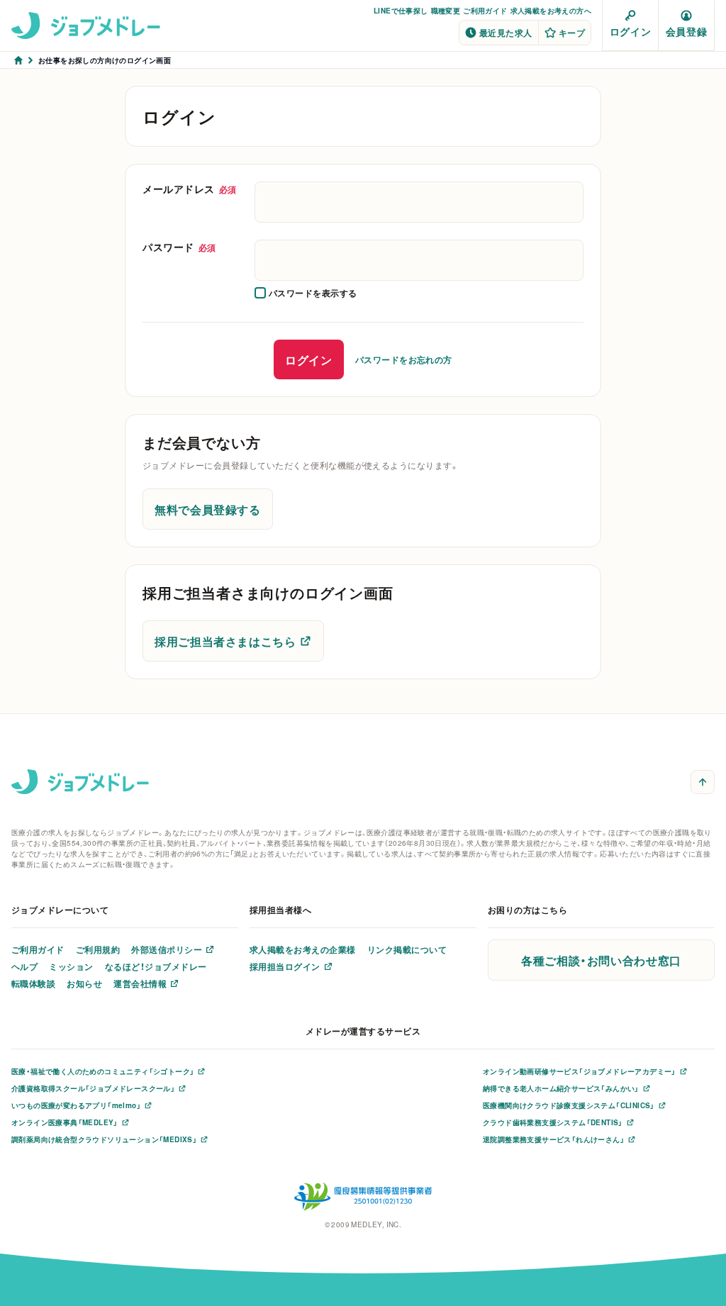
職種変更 (446, 10)
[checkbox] (306, 292)
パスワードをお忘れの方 (403, 359)
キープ (572, 32)
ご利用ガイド (485, 10)
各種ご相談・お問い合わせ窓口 (601, 960)
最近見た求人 (505, 32)
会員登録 (686, 31)
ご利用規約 (98, 949)
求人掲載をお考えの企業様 (303, 949)
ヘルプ (24, 966)
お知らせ (84, 983)
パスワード (179, 247)
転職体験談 (33, 983)
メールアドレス (190, 189)
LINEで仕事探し (401, 10)
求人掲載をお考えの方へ (550, 10)
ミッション (71, 966)
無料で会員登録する (208, 509)
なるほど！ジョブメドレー (156, 966)
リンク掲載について (407, 949)
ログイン (630, 31)
